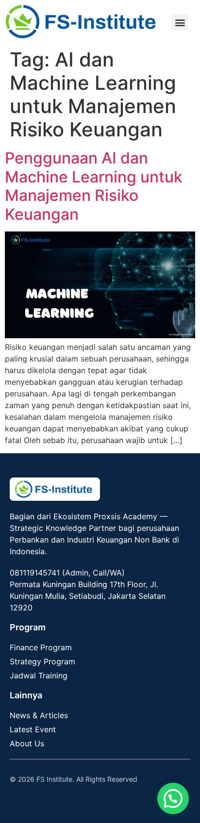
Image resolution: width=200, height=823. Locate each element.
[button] (180, 22)
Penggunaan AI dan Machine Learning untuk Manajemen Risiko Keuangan (94, 185)
